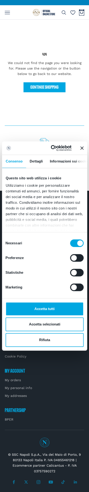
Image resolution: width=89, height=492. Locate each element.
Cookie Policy (15, 356)
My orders (13, 380)
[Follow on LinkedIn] (75, 482)
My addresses (16, 396)
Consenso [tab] (14, 161)
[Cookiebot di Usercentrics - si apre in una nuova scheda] (53, 148)
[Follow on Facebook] (13, 482)
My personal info (18, 388)
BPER (9, 419)
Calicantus (55, 465)
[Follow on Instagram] (38, 482)
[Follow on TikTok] (63, 482)
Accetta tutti (44, 309)
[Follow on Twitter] (26, 482)
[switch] (77, 258)
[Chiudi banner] (82, 148)
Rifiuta (44, 340)
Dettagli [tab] (36, 161)
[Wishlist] (73, 12)
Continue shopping (44, 87)
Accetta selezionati (44, 324)
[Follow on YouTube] (50, 482)
